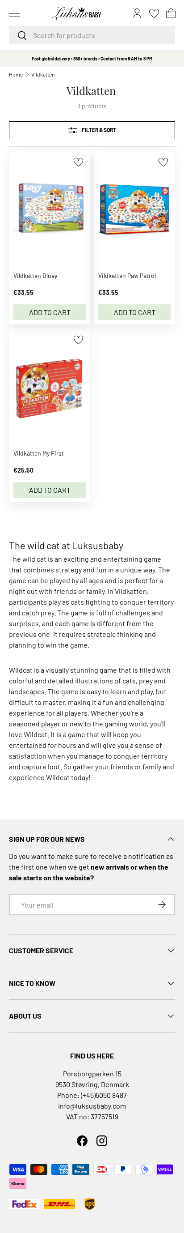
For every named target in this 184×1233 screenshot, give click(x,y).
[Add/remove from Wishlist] (78, 162)
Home (16, 74)
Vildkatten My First (38, 453)
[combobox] (92, 35)
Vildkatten (42, 74)
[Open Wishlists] (154, 13)
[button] (171, 13)
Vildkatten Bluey (35, 275)
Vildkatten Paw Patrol (127, 275)
